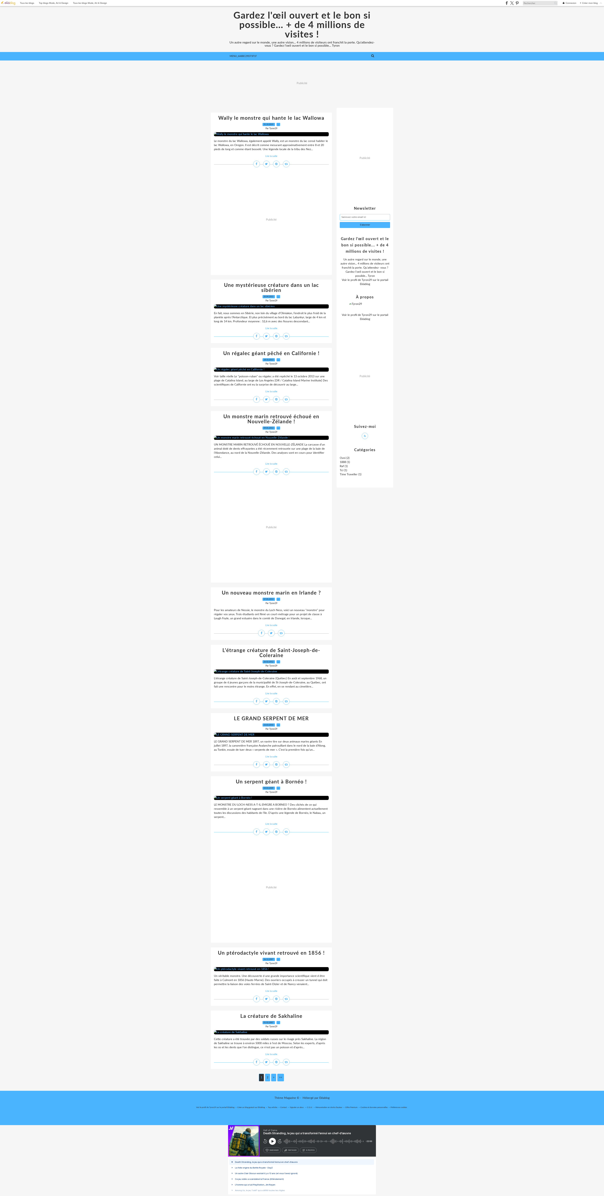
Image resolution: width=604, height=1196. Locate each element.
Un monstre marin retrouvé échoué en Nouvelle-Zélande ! (271, 419)
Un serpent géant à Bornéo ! (271, 781)
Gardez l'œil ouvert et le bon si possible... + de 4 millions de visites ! (302, 25)
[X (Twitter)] (512, 3)
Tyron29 (367, 280)
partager (292, 1150)
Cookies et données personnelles (374, 1107)
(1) (345, 462)
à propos (310, 1150)
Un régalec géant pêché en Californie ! (271, 353)
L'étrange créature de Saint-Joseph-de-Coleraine (271, 653)
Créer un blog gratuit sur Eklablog (251, 1107)
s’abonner (274, 1150)
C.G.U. (310, 1107)
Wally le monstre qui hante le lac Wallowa (271, 118)
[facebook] (507, 3)
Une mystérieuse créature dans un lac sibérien (271, 288)
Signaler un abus (297, 1107)
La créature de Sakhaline (271, 1016)
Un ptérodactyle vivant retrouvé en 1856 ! (271, 953)
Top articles (272, 1107)
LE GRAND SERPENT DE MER (271, 718)
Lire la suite (271, 156)
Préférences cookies (399, 1107)
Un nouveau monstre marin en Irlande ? (271, 592)
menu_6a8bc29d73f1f (243, 56)
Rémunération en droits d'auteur (329, 1107)
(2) (345, 458)
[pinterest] (517, 3)
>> (280, 1077)
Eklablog (324, 1098)
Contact (283, 1107)
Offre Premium (351, 1107)
